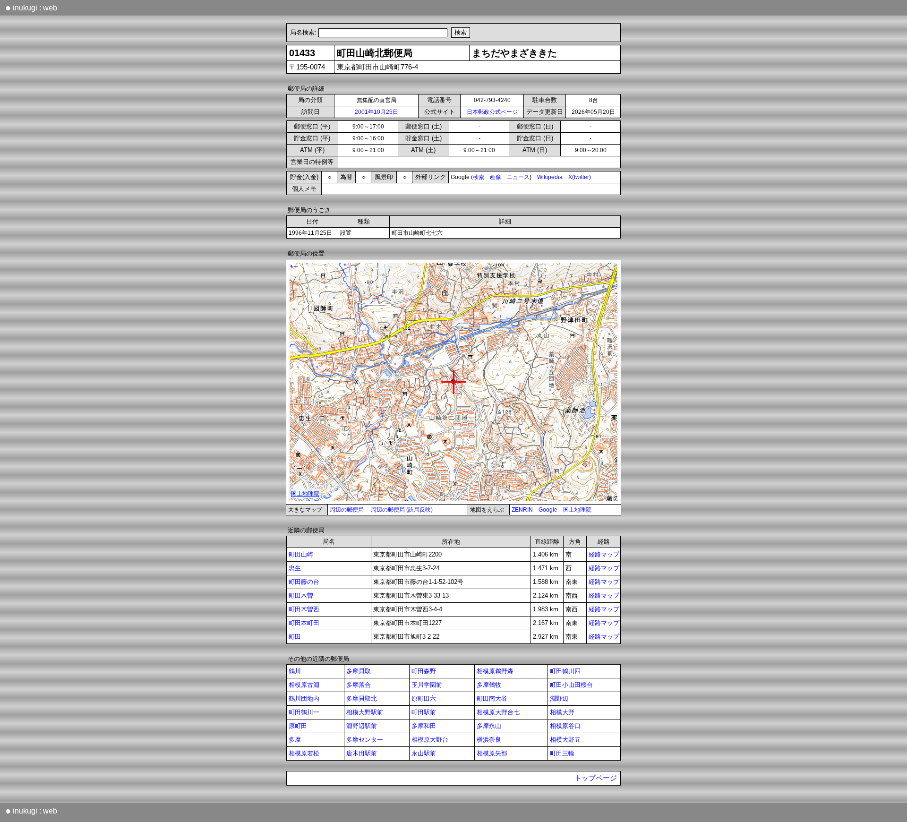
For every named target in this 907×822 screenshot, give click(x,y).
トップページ (595, 778)
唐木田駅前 (361, 753)
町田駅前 (423, 712)
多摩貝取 (358, 671)
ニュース (518, 177)
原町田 (298, 725)
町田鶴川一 (304, 712)
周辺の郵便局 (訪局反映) (402, 509)
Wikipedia (550, 177)
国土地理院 (577, 509)
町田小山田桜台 (571, 684)
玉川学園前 (426, 684)
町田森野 (423, 671)
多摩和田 (423, 725)
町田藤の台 (304, 581)
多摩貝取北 (361, 698)
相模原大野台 (429, 739)
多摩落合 (358, 684)
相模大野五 (565, 739)
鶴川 (295, 671)
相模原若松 (304, 753)
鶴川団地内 (304, 698)
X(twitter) (579, 177)
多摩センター (364, 739)
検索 (478, 177)
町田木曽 (301, 595)
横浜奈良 (489, 739)
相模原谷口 (565, 725)
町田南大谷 (492, 698)
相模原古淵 (304, 684)
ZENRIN (522, 509)
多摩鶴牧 (489, 684)
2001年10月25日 (376, 112)
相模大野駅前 (364, 712)
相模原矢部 (492, 753)
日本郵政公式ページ (492, 112)
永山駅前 (423, 753)
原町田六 (423, 698)
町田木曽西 (304, 609)
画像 (495, 177)
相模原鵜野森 (495, 671)
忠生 (295, 568)
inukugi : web (31, 7)
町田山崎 (301, 554)
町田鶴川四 (565, 671)
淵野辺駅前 (361, 725)
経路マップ (604, 554)
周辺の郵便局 (347, 509)
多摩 (295, 739)
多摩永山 (489, 725)
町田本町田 (304, 622)
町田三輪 (562, 753)
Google (548, 509)
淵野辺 (559, 698)
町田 (295, 636)
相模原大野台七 (498, 712)
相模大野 (562, 712)
